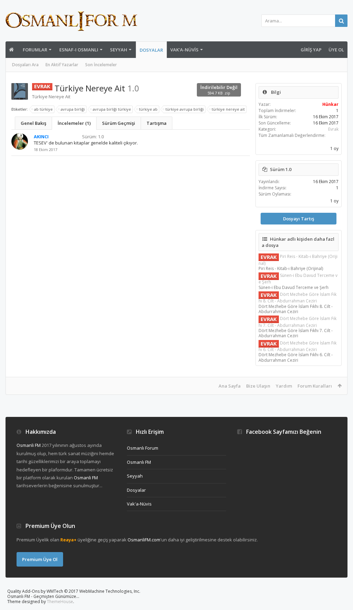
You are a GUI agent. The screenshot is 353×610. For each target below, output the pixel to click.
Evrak (333, 129)
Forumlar (35, 50)
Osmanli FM (29, 445)
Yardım (284, 386)
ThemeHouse (60, 601)
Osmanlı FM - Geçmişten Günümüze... (43, 596)
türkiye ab (148, 109)
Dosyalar (151, 50)
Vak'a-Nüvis (184, 50)
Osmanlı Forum (142, 448)
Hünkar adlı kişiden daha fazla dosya (298, 242)
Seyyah (118, 50)
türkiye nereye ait (228, 109)
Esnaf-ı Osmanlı (78, 50)
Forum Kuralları (314, 386)
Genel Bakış (33, 123)
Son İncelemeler (101, 65)
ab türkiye (43, 109)
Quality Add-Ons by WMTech (73, 591)
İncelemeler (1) (74, 123)
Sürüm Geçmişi (118, 123)
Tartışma (157, 123)
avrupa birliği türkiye (112, 109)
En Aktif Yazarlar (62, 65)
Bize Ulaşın (258, 386)
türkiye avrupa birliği (184, 109)
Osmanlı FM (139, 462)
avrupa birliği (73, 109)
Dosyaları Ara (25, 65)
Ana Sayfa (230, 386)
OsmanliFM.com (144, 540)
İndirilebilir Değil (219, 90)
